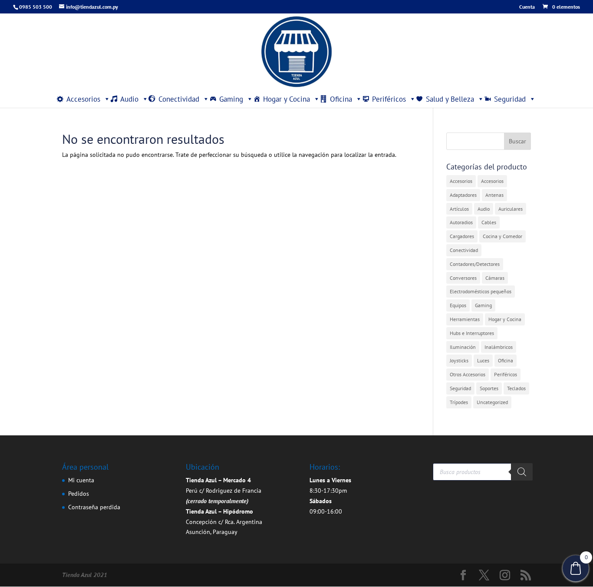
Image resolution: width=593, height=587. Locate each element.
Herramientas (465, 319)
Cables (488, 222)
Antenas (494, 195)
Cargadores (462, 236)
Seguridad (510, 99)
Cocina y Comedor (502, 236)
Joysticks (459, 360)
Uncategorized (492, 402)
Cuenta (527, 7)
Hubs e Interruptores (472, 333)
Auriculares (510, 209)
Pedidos (78, 493)
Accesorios (83, 99)
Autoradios (461, 222)
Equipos (458, 305)
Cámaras (494, 278)
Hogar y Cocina (286, 99)
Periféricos (389, 99)
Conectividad (178, 99)
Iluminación (463, 347)
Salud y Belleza (450, 99)
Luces (483, 360)
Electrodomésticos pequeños (480, 291)
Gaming (231, 99)
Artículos (459, 209)
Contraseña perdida (94, 507)
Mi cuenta (81, 480)
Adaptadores (463, 195)
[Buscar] (522, 472)
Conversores (463, 278)
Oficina (341, 99)
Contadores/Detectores (475, 264)
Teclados (516, 388)
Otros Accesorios (467, 374)
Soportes (489, 388)
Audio (129, 99)
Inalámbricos (498, 347)
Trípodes (459, 402)
